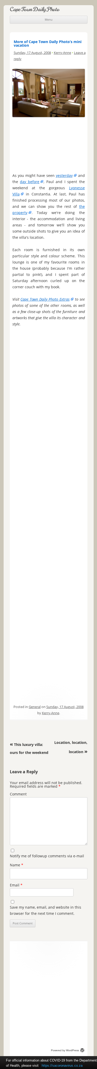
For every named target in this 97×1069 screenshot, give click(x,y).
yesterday (64, 175)
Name (16, 864)
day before (29, 181)
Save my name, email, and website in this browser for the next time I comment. (45, 910)
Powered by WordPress (65, 1050)
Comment (18, 794)
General (35, 706)
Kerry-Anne (62, 52)
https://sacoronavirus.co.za (62, 1065)
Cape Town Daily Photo (34, 9)
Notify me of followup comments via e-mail (47, 855)
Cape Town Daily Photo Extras (44, 299)
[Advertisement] (48, 144)
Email (16, 885)
